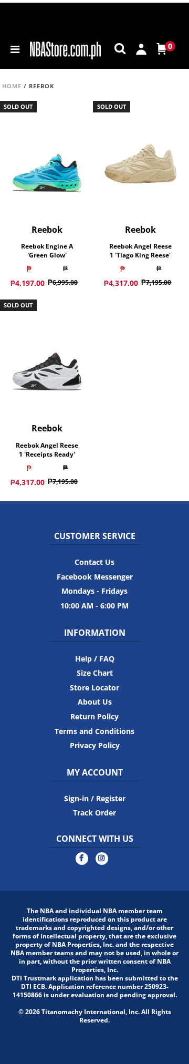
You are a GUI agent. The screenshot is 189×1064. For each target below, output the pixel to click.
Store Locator (94, 688)
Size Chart (95, 673)
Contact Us (94, 562)
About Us (95, 702)
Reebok (47, 229)
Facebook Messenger (95, 577)
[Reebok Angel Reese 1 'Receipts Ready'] (46, 353)
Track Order (94, 813)
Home (12, 86)
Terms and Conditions (94, 731)
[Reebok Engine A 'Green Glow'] (46, 154)
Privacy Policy (95, 745)
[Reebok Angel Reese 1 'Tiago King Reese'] (140, 154)
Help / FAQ (94, 659)
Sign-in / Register (94, 798)
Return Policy (94, 716)
